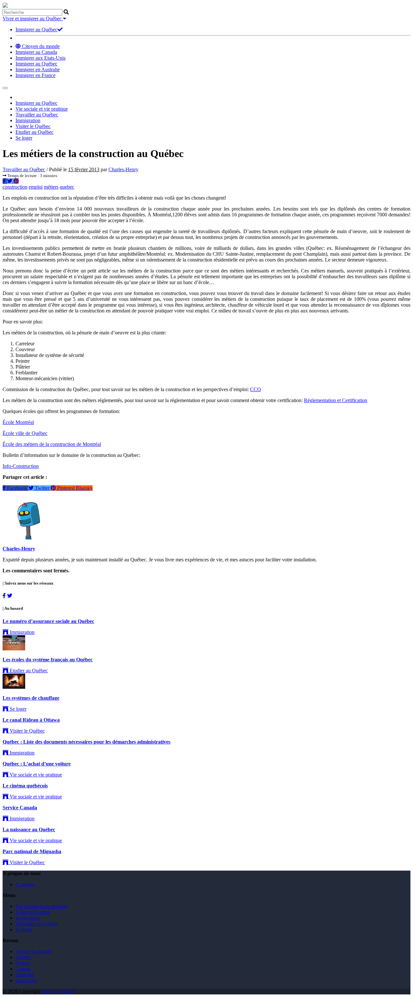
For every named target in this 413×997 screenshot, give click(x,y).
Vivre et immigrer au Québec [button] (33, 18)
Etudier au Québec (34, 132)
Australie (24, 974)
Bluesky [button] (84, 488)
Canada (23, 969)
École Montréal (18, 422)
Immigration (27, 120)
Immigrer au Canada (36, 52)
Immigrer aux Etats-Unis (40, 58)
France (22, 963)
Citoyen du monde (40, 46)
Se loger (23, 138)
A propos (24, 884)
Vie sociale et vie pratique (41, 109)
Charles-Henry (123, 169)
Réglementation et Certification (335, 400)
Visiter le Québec (33, 126)
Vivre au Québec (58, 991)
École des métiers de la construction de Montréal (52, 444)
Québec (23, 957)
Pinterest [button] (66, 488)
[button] (5, 181)
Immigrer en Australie (37, 69)
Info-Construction (21, 466)
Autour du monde (33, 951)
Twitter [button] (42, 488)
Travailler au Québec (36, 114)
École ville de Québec (25, 433)
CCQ (255, 389)
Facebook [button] (17, 488)
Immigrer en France (35, 75)
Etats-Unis (26, 980)
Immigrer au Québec (36, 29)
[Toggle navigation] (5, 88)
